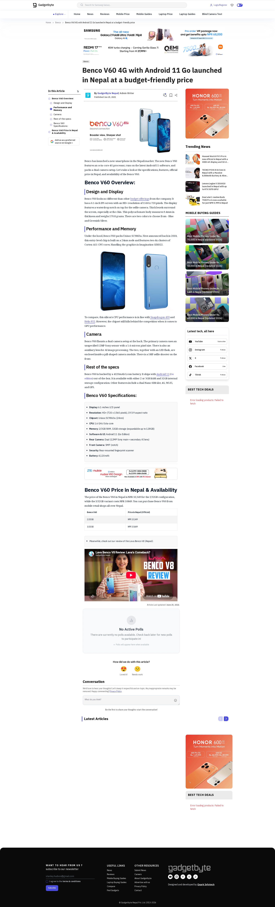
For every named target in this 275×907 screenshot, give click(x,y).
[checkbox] (47, 881)
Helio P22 (90, 321)
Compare (111, 886)
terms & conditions (71, 881)
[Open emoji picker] (176, 700)
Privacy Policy (116, 691)
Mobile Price (123, 14)
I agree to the (64, 881)
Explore (59, 14)
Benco (58, 22)
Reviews (104, 14)
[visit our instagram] (176, 876)
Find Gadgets (113, 890)
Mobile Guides (144, 14)
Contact (138, 890)
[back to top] (266, 899)
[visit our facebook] (183, 876)
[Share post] (176, 95)
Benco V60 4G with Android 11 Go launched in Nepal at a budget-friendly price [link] (100, 22)
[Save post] (171, 95)
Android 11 (162, 374)
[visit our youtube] (170, 876)
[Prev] (220, 718)
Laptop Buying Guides (116, 882)
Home (77, 14)
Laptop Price (166, 14)
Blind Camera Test (212, 14)
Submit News (140, 870)
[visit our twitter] (189, 876)
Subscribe (52, 888)
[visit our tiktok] (195, 876)
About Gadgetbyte (143, 878)
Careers (138, 874)
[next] (226, 718)
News (90, 14)
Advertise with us (142, 882)
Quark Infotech (205, 885)
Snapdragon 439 (160, 317)
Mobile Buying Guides (116, 878)
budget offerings (139, 198)
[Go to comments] (165, 95)
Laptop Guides (187, 14)
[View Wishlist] (232, 5)
